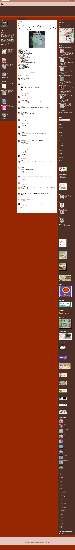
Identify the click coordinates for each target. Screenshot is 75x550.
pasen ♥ (61, 232)
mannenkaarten (61, 142)
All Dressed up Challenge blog (7, 83)
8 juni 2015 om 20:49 (24, 205)
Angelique (22, 154)
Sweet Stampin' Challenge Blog (7, 90)
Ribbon (62, 514)
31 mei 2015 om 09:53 (24, 80)
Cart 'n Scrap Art (63, 209)
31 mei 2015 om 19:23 (24, 130)
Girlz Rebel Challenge (64, 85)
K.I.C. (19, 58)
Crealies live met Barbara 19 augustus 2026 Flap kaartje (68, 196)
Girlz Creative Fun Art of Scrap (7, 64)
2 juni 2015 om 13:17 (24, 179)
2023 (61, 478)
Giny (21, 118)
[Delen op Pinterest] (34, 72)
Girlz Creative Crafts (63, 66)
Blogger (50, 542)
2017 (61, 487)
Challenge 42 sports (67, 95)
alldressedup (20, 56)
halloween (60, 132)
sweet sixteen (65, 419)
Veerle (22, 77)
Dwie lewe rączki (23, 192)
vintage (60, 151)
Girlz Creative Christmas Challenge (66, 112)
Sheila (22, 132)
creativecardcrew (20, 57)
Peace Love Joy (63, 518)
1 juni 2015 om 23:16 (24, 158)
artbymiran (19, 60)
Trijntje (22, 106)
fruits (64, 434)
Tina (21, 202)
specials (60, 145)
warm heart (65, 455)
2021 (61, 481)
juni (61, 499)
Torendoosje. (66, 210)
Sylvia (22, 174)
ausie (64, 465)
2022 (61, 480)
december (62, 491)
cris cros (62, 513)
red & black (65, 439)
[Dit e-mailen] (30, 72)
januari (62, 524)
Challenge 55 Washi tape (68, 86)
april (61, 520)
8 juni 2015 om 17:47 (24, 200)
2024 (61, 477)
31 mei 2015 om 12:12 (24, 116)
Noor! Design (62, 224)
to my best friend (63, 507)
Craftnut (22, 181)
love (59, 140)
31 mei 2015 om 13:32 (24, 123)
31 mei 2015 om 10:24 (24, 93)
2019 (61, 484)
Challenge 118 (66, 58)
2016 (61, 488)
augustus (62, 496)
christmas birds (63, 503)
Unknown (22, 186)
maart (62, 521)
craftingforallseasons (21, 59)
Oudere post (54, 211)
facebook (60, 160)
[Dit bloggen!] (31, 72)
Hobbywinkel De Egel (6, 105)
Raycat (40, 542)
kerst (60, 135)
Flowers (62, 517)
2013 (61, 527)
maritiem (60, 143)
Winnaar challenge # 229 (10, 106)
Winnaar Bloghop (67, 225)
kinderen (60, 137)
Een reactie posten (22, 207)
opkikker (62, 506)
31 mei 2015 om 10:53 (24, 104)
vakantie (60, 148)
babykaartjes (61, 127)
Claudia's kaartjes (24, 95)
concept (60, 130)
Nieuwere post (21, 211)
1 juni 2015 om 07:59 (24, 152)
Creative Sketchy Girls (64, 57)
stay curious (61, 22)
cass (21, 160)
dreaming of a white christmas (68, 450)
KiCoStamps (62, 202)
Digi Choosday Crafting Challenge (8, 49)
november (62, 492)
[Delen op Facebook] (33, 72)
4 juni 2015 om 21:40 (24, 184)
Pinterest (60, 162)
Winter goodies (65, 429)
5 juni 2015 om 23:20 (24, 190)
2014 (61, 526)
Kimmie (22, 166)
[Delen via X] (32, 72)
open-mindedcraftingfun (22, 62)
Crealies (61, 194)
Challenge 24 (9, 65)
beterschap (60, 129)
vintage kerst (65, 460)
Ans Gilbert (23, 125)
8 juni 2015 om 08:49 (24, 195)
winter (60, 153)
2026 (61, 474)
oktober (62, 493)
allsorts (19, 61)
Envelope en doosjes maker (63, 158)
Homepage (37, 211)
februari (62, 523)
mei (61, 500)
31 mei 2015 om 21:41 (24, 143)
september (63, 495)
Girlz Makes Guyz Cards (64, 94)
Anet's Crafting (23, 100)
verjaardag (60, 150)
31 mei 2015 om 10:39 (24, 98)
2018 (61, 485)
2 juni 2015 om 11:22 (24, 172)
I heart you (65, 424)
